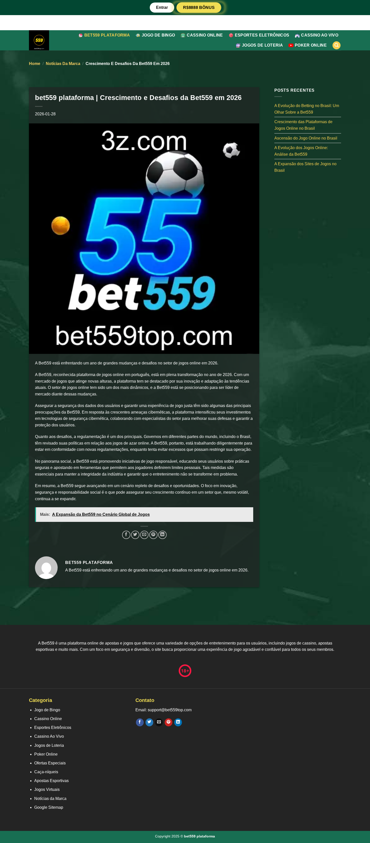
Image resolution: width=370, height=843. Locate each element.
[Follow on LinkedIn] (178, 722)
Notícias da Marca (63, 63)
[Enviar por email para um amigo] (144, 535)
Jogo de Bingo (158, 35)
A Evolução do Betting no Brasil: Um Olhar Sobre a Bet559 (306, 109)
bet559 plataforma (107, 35)
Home (34, 63)
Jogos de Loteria (262, 45)
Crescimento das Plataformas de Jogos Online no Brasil (303, 125)
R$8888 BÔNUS (199, 7)
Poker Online (311, 45)
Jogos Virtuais (47, 789)
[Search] (336, 45)
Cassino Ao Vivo (319, 35)
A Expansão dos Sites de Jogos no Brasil (305, 167)
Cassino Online (205, 35)
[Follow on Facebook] (140, 722)
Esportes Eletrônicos (262, 35)
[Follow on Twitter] (149, 722)
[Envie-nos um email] (159, 722)
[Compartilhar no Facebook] (126, 535)
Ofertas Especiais (50, 763)
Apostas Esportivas (51, 781)
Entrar (162, 7)
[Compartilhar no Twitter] (135, 535)
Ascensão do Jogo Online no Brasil (305, 138)
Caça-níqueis (46, 772)
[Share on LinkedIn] (162, 535)
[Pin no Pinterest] (153, 535)
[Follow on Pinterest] (168, 722)
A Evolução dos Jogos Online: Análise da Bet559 (301, 151)
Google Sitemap (48, 807)
